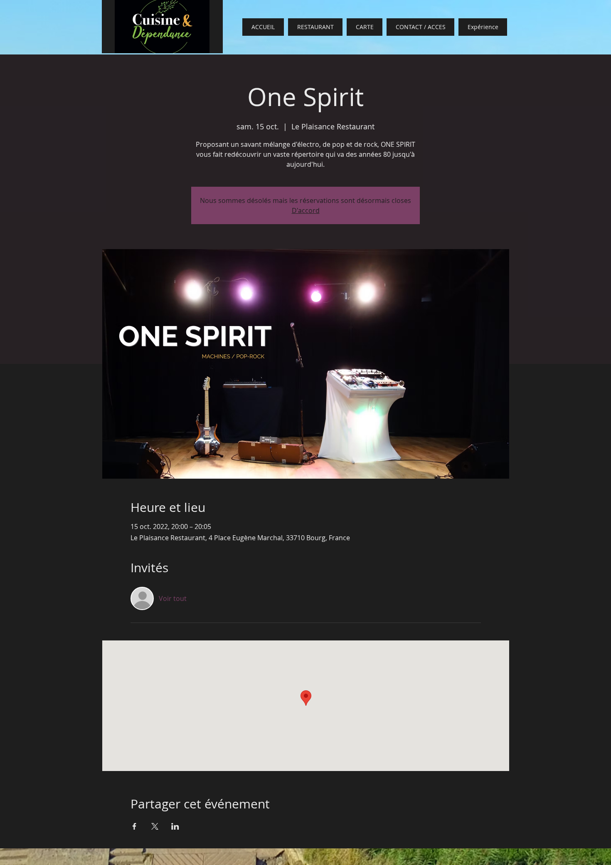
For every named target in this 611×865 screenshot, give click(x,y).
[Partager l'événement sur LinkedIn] (175, 826)
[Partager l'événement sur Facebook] (134, 826)
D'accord (306, 210)
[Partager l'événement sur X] (155, 826)
